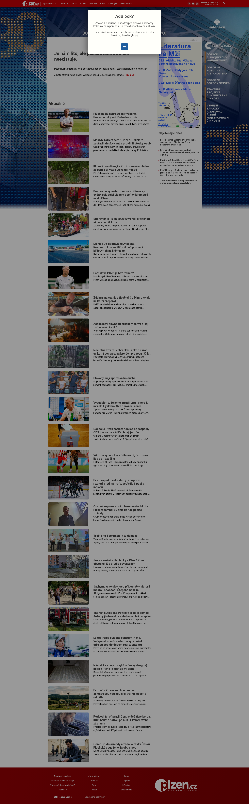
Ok (124, 46)
